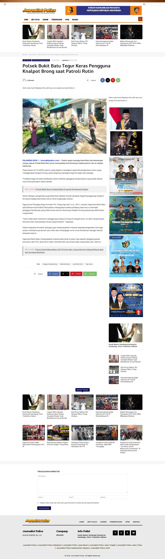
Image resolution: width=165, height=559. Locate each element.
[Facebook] (102, 80)
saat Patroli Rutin (78, 264)
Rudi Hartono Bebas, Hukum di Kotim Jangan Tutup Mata (57, 443)
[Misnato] (25, 80)
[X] (108, 80)
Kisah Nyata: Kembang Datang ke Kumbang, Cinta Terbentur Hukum (33, 43)
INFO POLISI (32, 54)
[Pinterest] (113, 80)
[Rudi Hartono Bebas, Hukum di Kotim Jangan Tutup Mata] (58, 432)
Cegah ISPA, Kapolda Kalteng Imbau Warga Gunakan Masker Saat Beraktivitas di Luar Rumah (57, 44)
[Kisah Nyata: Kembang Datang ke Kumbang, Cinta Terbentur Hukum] (34, 32)
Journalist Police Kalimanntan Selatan (72, 548)
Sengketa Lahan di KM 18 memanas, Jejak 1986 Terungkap (105, 444)
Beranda (25, 54)
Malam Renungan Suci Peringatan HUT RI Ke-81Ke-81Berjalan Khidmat (130, 43)
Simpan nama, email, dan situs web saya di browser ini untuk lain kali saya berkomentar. (69, 503)
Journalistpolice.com (49, 160)
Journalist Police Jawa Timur (129, 545)
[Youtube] (133, 532)
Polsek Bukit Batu (65, 264)
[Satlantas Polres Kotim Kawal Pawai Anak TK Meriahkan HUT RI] (82, 432)
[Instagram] (121, 532)
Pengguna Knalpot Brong (50, 264)
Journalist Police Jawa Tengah (102, 545)
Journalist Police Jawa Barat (75, 545)
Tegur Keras (89, 264)
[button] (140, 19)
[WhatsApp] (118, 80)
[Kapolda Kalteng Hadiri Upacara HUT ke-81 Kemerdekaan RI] (107, 32)
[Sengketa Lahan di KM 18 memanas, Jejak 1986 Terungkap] (107, 432)
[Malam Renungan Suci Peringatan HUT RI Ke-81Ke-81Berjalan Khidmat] (131, 32)
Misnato (31, 80)
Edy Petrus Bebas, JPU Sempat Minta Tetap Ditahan (79, 43)
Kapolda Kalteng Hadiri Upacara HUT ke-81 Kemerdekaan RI (104, 43)
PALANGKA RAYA (30, 160)
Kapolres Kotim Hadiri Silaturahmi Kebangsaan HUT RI (34, 444)
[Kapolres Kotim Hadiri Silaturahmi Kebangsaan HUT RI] (34, 432)
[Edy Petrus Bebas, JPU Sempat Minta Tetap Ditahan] (82, 32)
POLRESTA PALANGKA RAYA (41, 60)
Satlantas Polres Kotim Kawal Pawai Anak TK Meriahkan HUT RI (80, 444)
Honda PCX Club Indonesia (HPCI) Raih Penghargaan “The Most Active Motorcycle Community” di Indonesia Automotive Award (130, 447)
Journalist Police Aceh (100, 548)
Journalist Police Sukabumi (49, 545)
